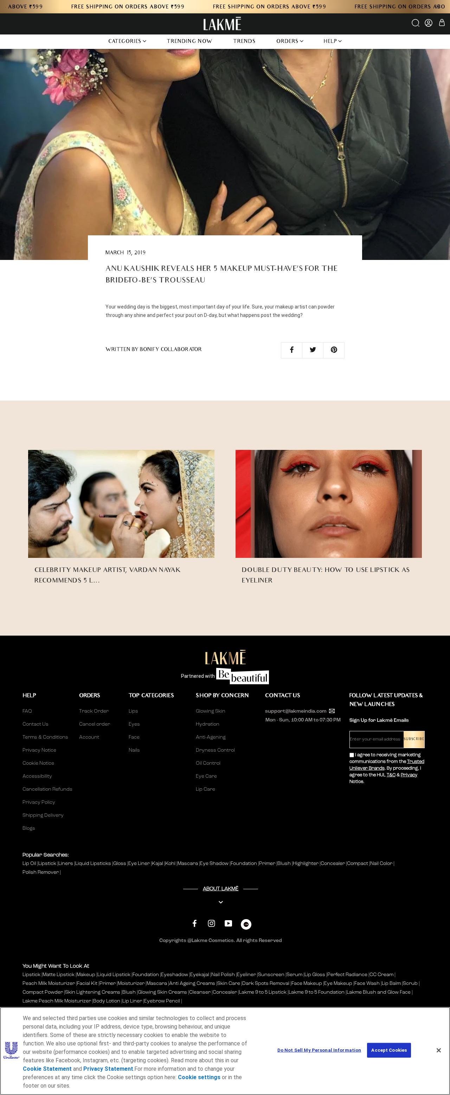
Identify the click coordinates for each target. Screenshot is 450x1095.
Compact (358, 863)
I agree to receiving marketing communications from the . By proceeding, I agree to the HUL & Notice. (386, 768)
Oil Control (208, 763)
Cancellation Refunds (47, 789)
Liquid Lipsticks (93, 863)
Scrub (410, 983)
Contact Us (35, 724)
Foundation (244, 863)
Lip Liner (132, 1001)
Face (134, 737)
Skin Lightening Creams (92, 992)
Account (89, 737)
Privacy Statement (108, 1068)
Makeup (86, 974)
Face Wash (367, 983)
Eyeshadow (174, 974)
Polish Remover (41, 872)
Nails (134, 750)
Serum (294, 974)
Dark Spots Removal (265, 983)
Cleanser (200, 992)
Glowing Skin (210, 711)
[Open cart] (442, 23)
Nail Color (381, 863)
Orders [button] (287, 42)
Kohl (170, 863)
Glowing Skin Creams (162, 992)
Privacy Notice (39, 750)
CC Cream (381, 974)
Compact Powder (42, 992)
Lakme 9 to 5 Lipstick (263, 992)
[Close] (438, 1050)
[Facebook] (194, 923)
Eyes (134, 724)
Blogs (28, 828)
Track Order (94, 711)
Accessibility (37, 776)
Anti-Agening (211, 737)
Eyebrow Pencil (162, 1001)
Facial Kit (87, 983)
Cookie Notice (38, 763)
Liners (66, 863)
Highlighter (306, 863)
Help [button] (330, 42)
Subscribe (414, 739)
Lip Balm (391, 983)
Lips (133, 711)
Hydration (207, 724)
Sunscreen (271, 974)
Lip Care (205, 789)
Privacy (409, 775)
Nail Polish (223, 974)
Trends (244, 42)
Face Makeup (306, 983)
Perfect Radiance (347, 974)
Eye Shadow (215, 863)
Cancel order (94, 724)
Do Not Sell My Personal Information (319, 1050)
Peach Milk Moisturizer (48, 983)
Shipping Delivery (43, 815)
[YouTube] (228, 923)
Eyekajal (199, 974)
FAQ (27, 711)
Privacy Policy (38, 802)
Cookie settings (199, 1077)
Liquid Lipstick (113, 974)
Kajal (158, 863)
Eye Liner (139, 863)
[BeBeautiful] (246, 926)
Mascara (188, 863)
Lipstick (47, 863)
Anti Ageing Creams (192, 983)
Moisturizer (131, 983)
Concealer (333, 863)
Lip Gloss (314, 974)
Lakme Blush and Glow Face (379, 992)
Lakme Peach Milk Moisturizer (56, 1001)
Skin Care (228, 983)
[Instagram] (211, 923)
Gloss (120, 863)
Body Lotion (107, 1001)
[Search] (416, 25)
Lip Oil (29, 863)
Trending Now (190, 42)
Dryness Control (215, 750)
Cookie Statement (47, 1068)
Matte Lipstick (59, 974)
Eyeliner (246, 974)
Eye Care (206, 776)
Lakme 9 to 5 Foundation (317, 992)
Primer (267, 863)
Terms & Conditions (45, 737)
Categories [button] (125, 42)
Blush (284, 863)
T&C (391, 775)
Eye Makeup (338, 983)
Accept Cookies (389, 1050)
